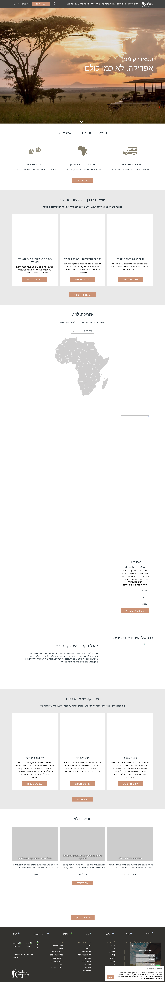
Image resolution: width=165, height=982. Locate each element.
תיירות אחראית (57, 952)
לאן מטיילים (121, 4)
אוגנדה (112, 961)
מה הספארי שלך (84, 942)
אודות (61, 949)
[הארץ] (87, 934)
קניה (113, 955)
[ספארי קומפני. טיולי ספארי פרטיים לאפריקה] (147, 4)
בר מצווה (88, 949)
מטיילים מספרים (57, 961)
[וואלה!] (66, 934)
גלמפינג (88, 945)
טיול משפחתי (86, 952)
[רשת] (16, 933)
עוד (62, 942)
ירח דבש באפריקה (84, 955)
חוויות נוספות (86, 971)
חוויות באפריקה (108, 4)
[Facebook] (31, 961)
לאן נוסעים (111, 942)
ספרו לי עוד (82, 180)
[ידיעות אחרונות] (40, 934)
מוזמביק (112, 952)
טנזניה (113, 945)
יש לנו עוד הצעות (82, 294)
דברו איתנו (41, 4)
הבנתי (110, 977)
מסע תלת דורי (86, 961)
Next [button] (122, 681)
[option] (130, 250)
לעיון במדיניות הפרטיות (148, 978)
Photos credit (58, 945)
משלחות (88, 958)
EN (14, 4)
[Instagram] (26, 961)
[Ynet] (129, 934)
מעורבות (88, 967)
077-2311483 (24, 4)
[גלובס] (109, 934)
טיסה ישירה (95, 4)
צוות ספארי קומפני (56, 955)
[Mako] (148, 934)
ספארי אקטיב (86, 964)
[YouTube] (21, 961)
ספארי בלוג (59, 964)
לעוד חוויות (82, 799)
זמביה (113, 964)
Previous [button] (128, 681)
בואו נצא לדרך (82, 917)
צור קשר (70, 4)
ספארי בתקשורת (82, 4)
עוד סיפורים (82, 883)
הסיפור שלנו (133, 4)
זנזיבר (113, 949)
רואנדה (112, 958)
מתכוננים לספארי (57, 958)
